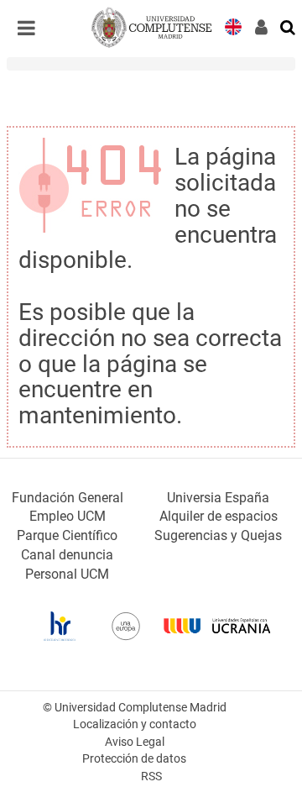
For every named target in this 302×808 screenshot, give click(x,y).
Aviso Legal (134, 742)
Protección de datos (134, 759)
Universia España (218, 498)
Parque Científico (67, 535)
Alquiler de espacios (218, 516)
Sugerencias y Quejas (218, 535)
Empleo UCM (67, 516)
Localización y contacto (134, 724)
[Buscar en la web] (288, 26)
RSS (151, 776)
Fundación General (67, 498)
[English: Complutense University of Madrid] (233, 25)
